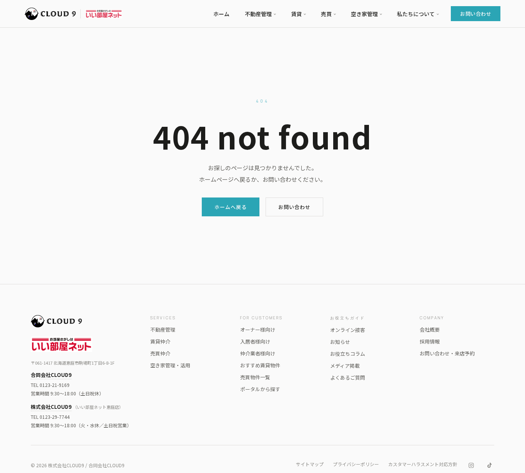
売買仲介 (160, 353)
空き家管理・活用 (170, 365)
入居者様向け (255, 341)
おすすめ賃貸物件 (260, 365)
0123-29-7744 (55, 416)
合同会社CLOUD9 (51, 374)
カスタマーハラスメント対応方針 (422, 464)
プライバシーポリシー (356, 464)
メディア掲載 (345, 365)
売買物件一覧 (255, 377)
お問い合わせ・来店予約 (447, 353)
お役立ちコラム (347, 353)
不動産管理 (162, 329)
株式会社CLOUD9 (51, 406)
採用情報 (430, 341)
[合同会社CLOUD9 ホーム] (83, 321)
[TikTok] (489, 465)
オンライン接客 (347, 330)
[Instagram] (471, 465)
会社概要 (430, 329)
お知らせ (340, 341)
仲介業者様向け (257, 353)
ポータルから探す (260, 389)
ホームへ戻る (230, 207)
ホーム (221, 14)
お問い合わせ (475, 13)
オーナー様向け (257, 329)
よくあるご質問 (347, 377)
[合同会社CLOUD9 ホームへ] (73, 14)
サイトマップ (310, 464)
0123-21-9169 (55, 385)
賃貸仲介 (160, 341)
